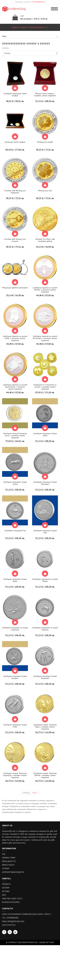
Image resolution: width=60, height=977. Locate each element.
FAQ (3, 854)
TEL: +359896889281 (10, 918)
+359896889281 (38, 2)
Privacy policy (8, 865)
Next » (35, 793)
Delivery (5, 888)
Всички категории (10, 902)
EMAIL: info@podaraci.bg (13, 921)
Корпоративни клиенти (13, 872)
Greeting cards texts (12, 898)
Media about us (9, 861)
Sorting (5, 48)
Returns (6, 891)
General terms (8, 858)
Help (4, 895)
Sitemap (5, 868)
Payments (6, 884)
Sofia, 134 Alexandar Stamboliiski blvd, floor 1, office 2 (26, 914)
